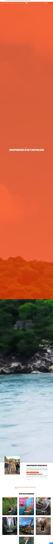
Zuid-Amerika (29, 475)
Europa (16, 487)
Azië (32, 475)
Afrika (41, 475)
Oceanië (23, 487)
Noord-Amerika (37, 475)
